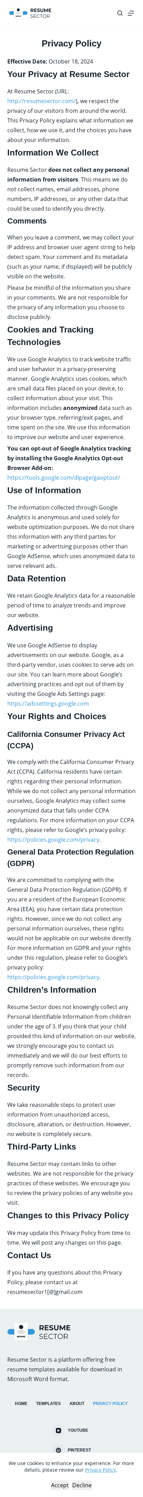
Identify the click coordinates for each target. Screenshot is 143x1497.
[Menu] (131, 13)
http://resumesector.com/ (41, 101)
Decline (82, 1485)
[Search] (120, 13)
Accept (60, 1485)
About (76, 1403)
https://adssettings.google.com (48, 703)
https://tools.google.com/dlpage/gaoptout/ (63, 477)
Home (21, 1403)
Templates (48, 1403)
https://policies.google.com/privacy (53, 839)
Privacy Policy (100, 1469)
